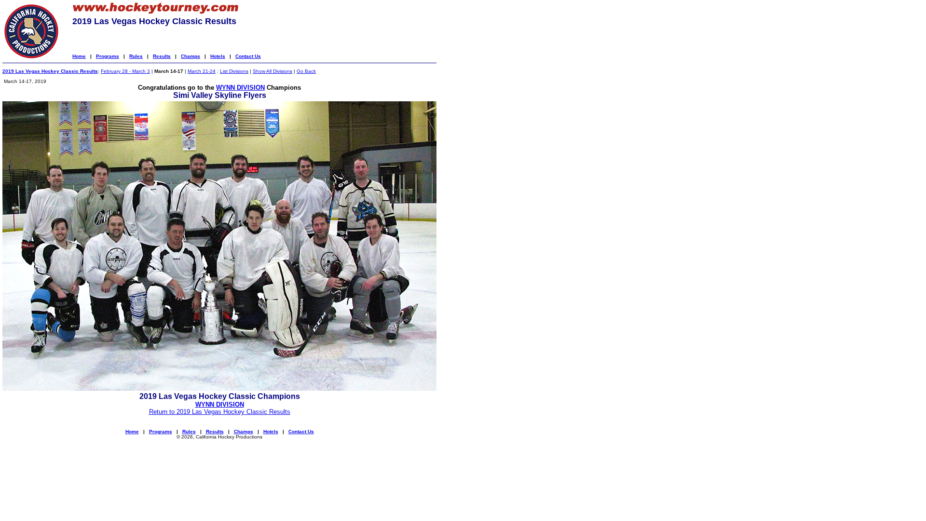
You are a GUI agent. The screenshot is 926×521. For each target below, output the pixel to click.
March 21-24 (202, 71)
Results (162, 56)
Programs (107, 56)
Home (79, 56)
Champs (190, 56)
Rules (136, 56)
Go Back (306, 71)
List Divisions (234, 71)
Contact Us (248, 56)
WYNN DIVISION (240, 87)
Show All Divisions (272, 71)
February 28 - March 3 (125, 71)
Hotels (217, 56)
